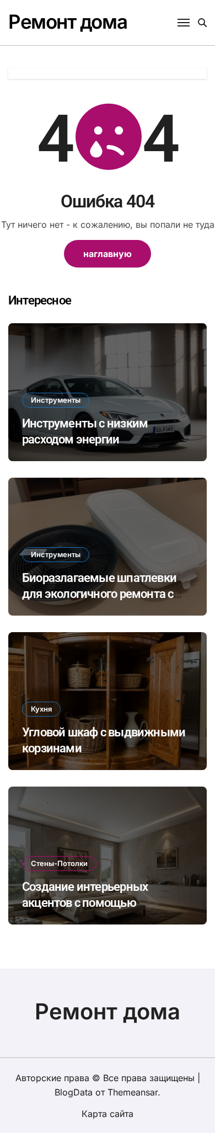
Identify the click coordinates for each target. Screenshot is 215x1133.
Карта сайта (107, 1113)
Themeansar (133, 1092)
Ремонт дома (67, 21)
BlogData (74, 1092)
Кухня (41, 708)
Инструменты (55, 400)
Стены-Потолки (59, 863)
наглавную (107, 253)
